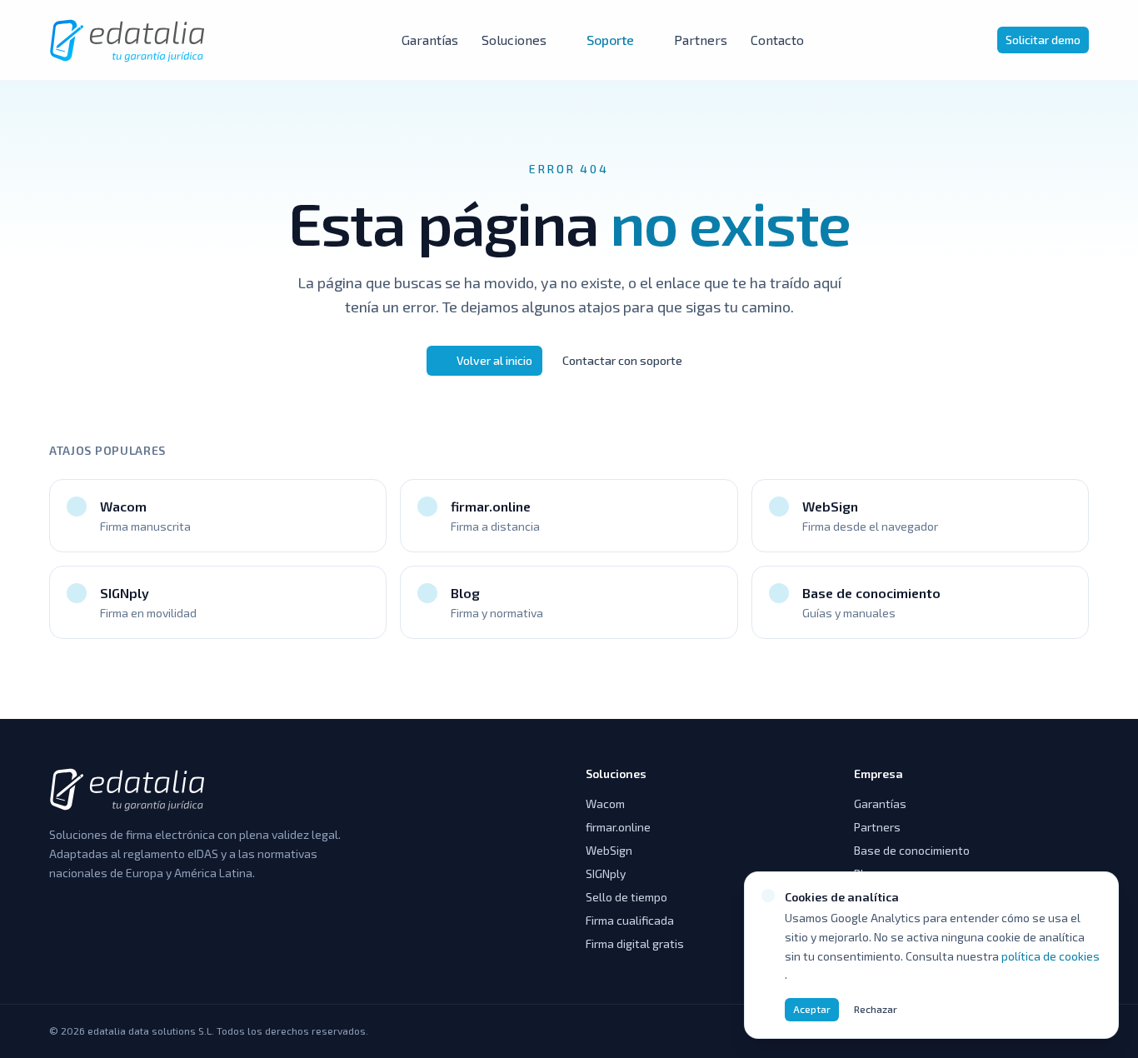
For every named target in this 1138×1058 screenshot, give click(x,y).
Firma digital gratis (635, 943)
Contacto (777, 39)
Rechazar (875, 1009)
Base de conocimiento (912, 850)
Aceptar (812, 1009)
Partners (700, 39)
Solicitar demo (1043, 39)
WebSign (609, 850)
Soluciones (514, 39)
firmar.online (618, 827)
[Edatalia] (128, 40)
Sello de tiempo (626, 897)
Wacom (605, 803)
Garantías (430, 39)
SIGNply (606, 873)
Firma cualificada (630, 920)
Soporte (610, 39)
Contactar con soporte (622, 360)
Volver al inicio (494, 360)
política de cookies (1050, 956)
